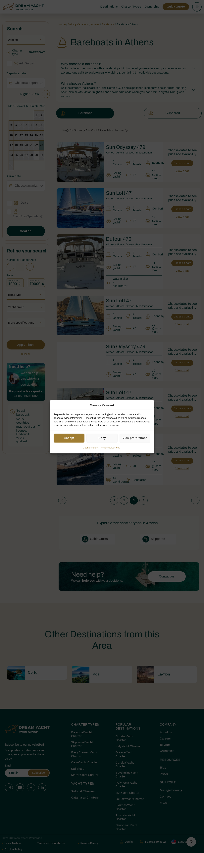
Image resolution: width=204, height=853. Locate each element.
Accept (69, 438)
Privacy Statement (110, 447)
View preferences (135, 438)
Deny (102, 438)
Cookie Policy (90, 447)
